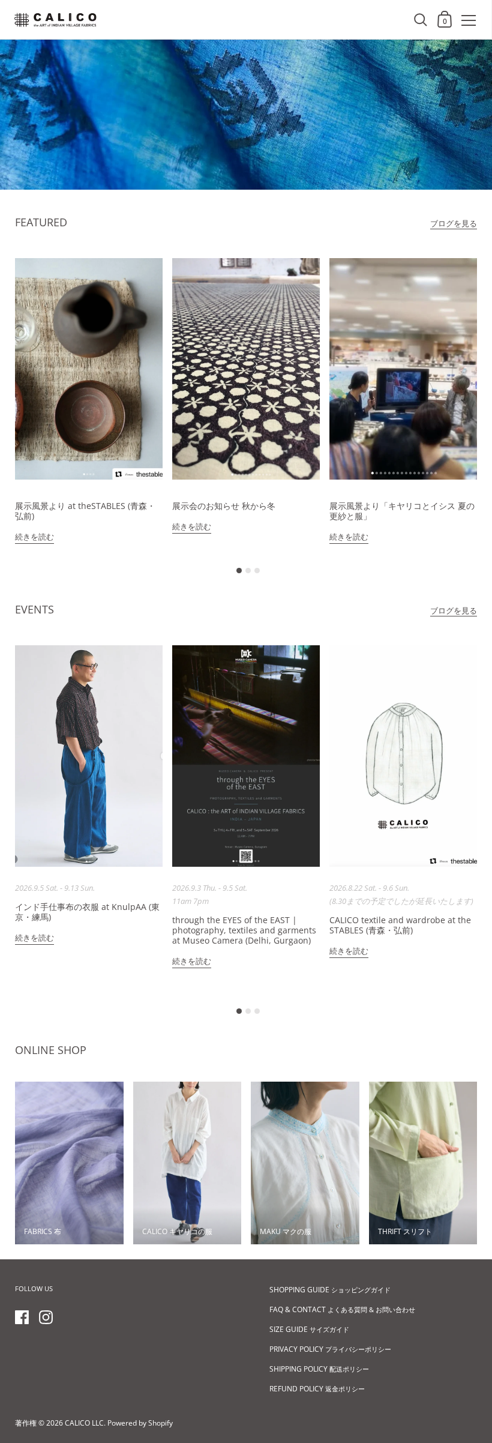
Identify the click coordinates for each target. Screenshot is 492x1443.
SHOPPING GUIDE (330, 1290)
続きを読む (34, 536)
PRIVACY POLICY (330, 1349)
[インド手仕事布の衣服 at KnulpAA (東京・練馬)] (89, 756)
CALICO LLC (84, 1423)
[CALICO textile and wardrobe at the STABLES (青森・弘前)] (403, 756)
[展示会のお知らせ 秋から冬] (246, 369)
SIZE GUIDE (309, 1329)
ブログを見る (453, 223)
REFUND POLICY (317, 1389)
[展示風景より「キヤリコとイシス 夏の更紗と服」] (403, 369)
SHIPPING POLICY (319, 1369)
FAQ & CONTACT (342, 1309)
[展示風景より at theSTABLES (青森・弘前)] (89, 369)
